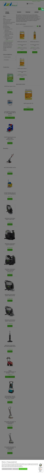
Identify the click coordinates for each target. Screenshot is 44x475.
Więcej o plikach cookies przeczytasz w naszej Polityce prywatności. (12, 466)
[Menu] (42, 463)
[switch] (40, 471)
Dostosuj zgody (15, 468)
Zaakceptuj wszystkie (23, 468)
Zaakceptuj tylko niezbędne (7, 468)
